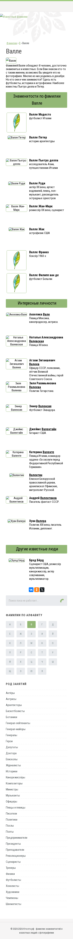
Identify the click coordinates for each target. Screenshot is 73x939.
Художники (12, 892)
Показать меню (64, 6)
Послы (10, 825)
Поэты (10, 831)
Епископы (12, 759)
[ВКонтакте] (31, 589)
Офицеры (11, 801)
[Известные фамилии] (13, 16)
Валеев (34, 364)
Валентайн (49, 429)
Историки (11, 771)
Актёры (10, 693)
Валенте (48, 452)
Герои (9, 741)
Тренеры (11, 868)
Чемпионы (12, 898)
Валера (41, 521)
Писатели (11, 813)
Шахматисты (13, 904)
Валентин (35, 475)
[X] (42, 589)
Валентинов (48, 498)
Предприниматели (16, 837)
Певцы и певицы (15, 807)
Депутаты (12, 747)
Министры (12, 789)
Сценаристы (13, 862)
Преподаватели (15, 849)
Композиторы (14, 783)
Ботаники (11, 717)
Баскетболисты (15, 711)
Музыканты (13, 795)
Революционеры (16, 856)
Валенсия (44, 406)
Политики (11, 819)
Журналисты (13, 765)
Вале (46, 314)
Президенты (13, 843)
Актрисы (11, 699)
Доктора (11, 753)
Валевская (36, 341)
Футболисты (13, 880)
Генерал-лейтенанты (18, 723)
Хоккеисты (12, 886)
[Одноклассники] (36, 589)
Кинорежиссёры (15, 777)
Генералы (11, 735)
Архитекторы (14, 705)
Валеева (35, 387)
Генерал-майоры (16, 729)
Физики (10, 874)
